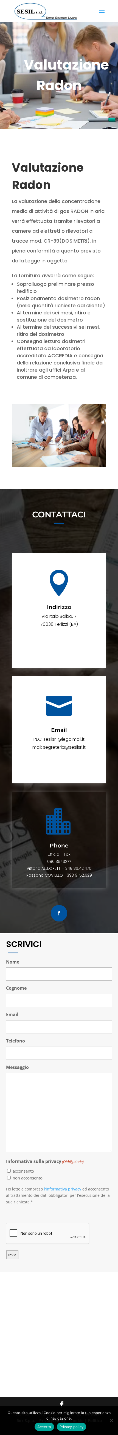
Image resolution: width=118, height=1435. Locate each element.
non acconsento (28, 1178)
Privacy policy (72, 1427)
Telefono (15, 1041)
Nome (12, 962)
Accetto (44, 1427)
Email (12, 1014)
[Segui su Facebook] (59, 913)
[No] (111, 1420)
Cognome (16, 988)
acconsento (23, 1171)
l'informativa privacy (62, 1189)
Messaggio (17, 1067)
